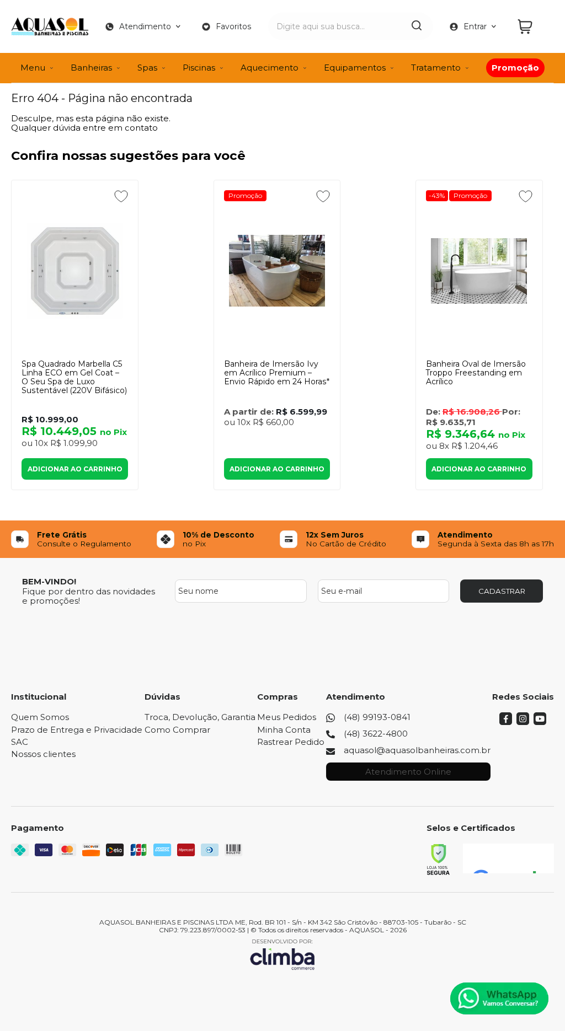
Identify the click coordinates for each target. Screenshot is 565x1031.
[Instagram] (522, 722)
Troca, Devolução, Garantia (200, 717)
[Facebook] (505, 722)
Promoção (245, 195)
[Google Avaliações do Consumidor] (508, 858)
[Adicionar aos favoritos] (121, 196)
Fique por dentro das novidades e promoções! (88, 596)
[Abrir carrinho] (533, 27)
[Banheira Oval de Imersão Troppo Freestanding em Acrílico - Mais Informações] (479, 270)
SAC (19, 742)
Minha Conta (284, 729)
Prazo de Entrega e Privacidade (76, 729)
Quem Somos (40, 717)
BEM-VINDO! (49, 581)
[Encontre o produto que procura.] (416, 26)
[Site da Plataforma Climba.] (282, 954)
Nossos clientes (43, 754)
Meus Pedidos (286, 717)
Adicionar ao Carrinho (75, 469)
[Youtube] (540, 722)
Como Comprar (177, 729)
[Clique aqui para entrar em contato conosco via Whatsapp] (499, 998)
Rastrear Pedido (290, 742)
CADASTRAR (501, 591)
